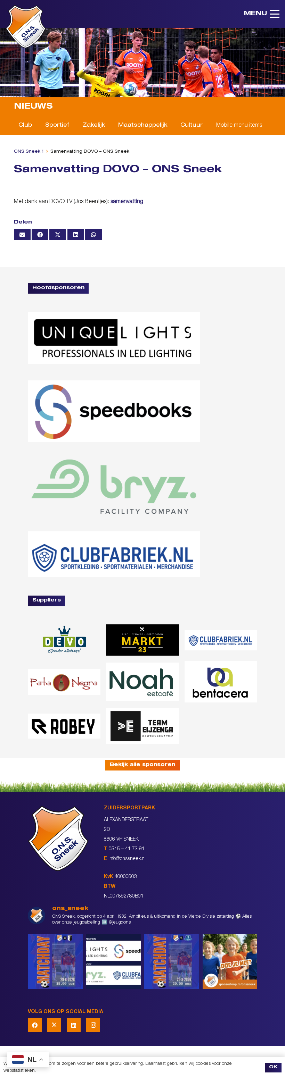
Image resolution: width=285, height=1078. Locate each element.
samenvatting (127, 202)
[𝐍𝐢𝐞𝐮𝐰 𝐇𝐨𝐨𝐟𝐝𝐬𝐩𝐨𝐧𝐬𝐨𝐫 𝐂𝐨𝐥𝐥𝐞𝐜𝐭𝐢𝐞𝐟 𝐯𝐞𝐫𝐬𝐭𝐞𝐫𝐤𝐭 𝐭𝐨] (113, 961)
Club (25, 125)
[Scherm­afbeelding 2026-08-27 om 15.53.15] (64, 726)
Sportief (57, 125)
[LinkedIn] (74, 1025)
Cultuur (191, 125)
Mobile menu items (239, 125)
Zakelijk (94, 125)
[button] (261, 14)
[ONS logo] (26, 26)
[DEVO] (64, 640)
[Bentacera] (221, 681)
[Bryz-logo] (114, 487)
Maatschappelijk (142, 125)
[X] (54, 1025)
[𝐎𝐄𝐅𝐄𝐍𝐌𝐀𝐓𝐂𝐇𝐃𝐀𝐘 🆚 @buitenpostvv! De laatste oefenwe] (171, 961)
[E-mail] (22, 234)
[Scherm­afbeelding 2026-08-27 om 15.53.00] (114, 338)
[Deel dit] (40, 234)
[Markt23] (142, 640)
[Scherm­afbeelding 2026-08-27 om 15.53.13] (142, 726)
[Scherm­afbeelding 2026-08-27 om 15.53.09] (114, 554)
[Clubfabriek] (221, 640)
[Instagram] (93, 1025)
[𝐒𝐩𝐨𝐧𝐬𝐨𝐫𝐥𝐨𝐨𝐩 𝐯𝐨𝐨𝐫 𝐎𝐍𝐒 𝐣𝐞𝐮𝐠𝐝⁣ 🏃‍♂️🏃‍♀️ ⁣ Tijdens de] (230, 961)
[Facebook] (35, 1025)
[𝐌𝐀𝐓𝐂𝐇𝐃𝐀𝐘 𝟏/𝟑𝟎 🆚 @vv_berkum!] (55, 961)
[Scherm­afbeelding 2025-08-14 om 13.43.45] (64, 682)
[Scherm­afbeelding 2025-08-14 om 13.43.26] (142, 682)
